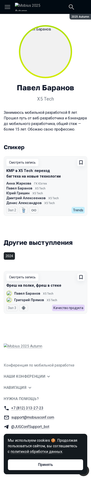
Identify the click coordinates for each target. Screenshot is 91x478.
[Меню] (7, 7)
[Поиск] (71, 7)
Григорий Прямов (29, 300)
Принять (45, 464)
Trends (78, 210)
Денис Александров (24, 203)
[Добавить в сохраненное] (81, 162)
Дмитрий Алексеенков (26, 198)
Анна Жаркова (18, 183)
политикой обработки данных (36, 451)
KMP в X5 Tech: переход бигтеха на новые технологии (33, 173)
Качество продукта (68, 308)
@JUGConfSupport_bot (30, 426)
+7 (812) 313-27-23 (27, 408)
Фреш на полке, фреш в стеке (33, 285)
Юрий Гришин (18, 193)
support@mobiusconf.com (32, 417)
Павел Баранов (19, 188)
